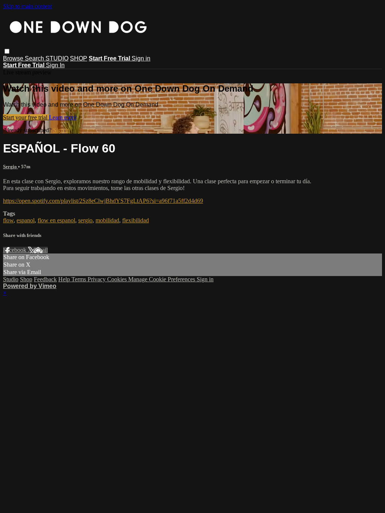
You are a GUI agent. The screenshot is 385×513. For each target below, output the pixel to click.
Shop (26, 279)
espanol (26, 220)
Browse (14, 58)
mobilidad (107, 220)
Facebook (15, 250)
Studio (10, 279)
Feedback (45, 279)
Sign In (55, 65)
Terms (79, 279)
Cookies (117, 279)
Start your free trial (26, 117)
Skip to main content (27, 6)
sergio (85, 220)
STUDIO (56, 58)
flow (8, 220)
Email (41, 250)
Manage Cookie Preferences (162, 279)
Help (64, 279)
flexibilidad (135, 220)
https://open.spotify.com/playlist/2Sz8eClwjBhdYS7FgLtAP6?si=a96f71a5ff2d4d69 (103, 201)
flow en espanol (56, 220)
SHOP (78, 58)
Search (35, 58)
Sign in (141, 58)
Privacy (97, 279)
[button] (7, 51)
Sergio (10, 166)
